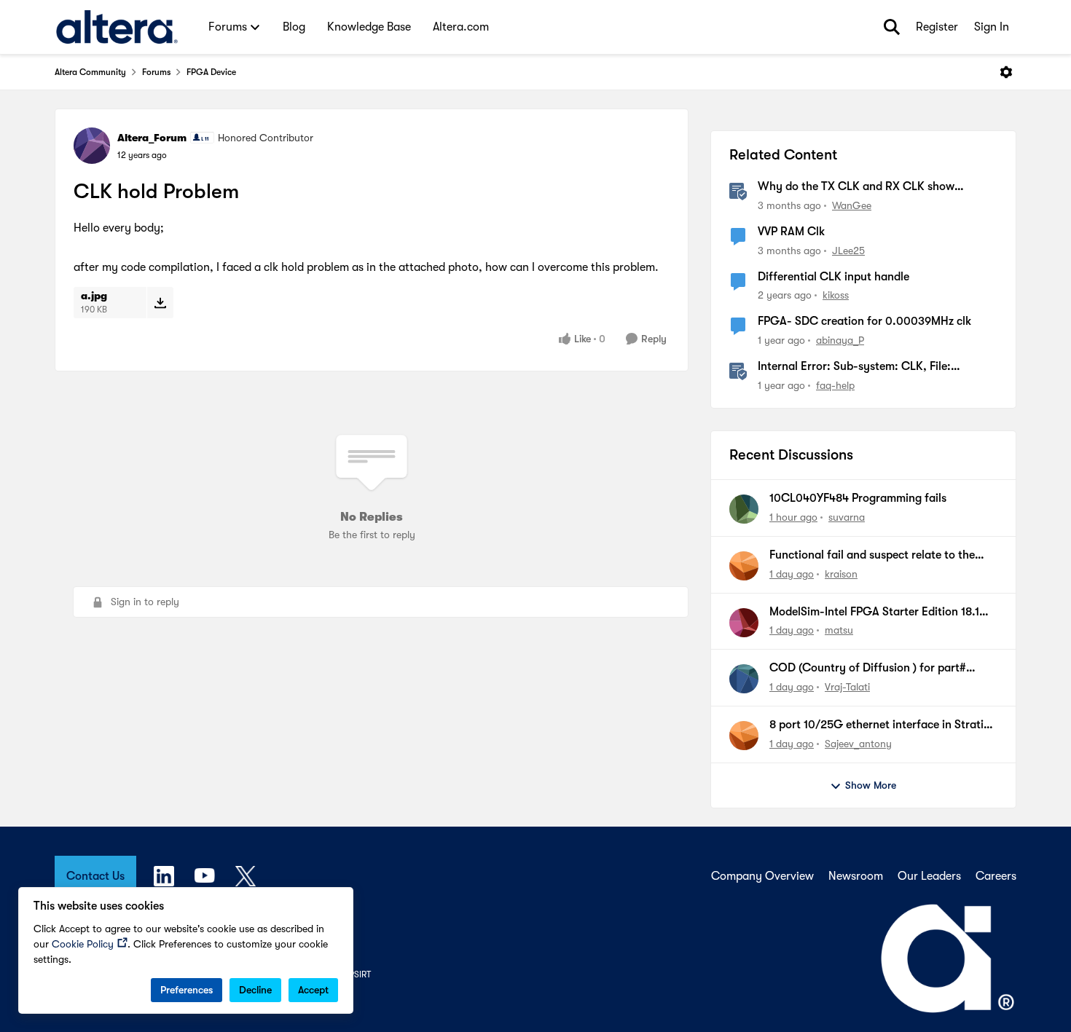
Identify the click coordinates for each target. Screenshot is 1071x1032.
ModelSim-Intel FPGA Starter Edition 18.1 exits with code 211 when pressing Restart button (875, 612)
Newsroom (855, 876)
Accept (313, 990)
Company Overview (762, 876)
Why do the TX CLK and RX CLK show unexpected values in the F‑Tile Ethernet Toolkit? (860, 187)
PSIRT (360, 974)
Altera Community (90, 72)
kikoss (836, 295)
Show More (870, 785)
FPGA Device (211, 72)
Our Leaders (929, 876)
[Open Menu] (1006, 72)
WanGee (851, 205)
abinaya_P (840, 340)
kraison (841, 574)
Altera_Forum (152, 137)
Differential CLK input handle (833, 276)
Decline (255, 990)
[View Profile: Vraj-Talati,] (743, 678)
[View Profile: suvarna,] (743, 509)
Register (937, 27)
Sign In (991, 27)
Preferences (186, 990)
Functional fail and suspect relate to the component (872, 555)
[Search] (892, 27)
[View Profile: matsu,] (743, 622)
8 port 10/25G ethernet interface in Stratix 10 (879, 725)
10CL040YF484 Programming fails (857, 498)
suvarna (846, 517)
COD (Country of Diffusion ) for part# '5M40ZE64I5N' (867, 668)
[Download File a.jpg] (159, 302)
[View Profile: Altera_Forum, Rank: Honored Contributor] (92, 145)
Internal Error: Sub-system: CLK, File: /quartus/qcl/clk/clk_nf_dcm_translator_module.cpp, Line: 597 (877, 367)
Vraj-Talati (847, 687)
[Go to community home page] (117, 27)
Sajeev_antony (858, 743)
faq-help (835, 385)
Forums (156, 72)
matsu (839, 630)
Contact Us (95, 876)
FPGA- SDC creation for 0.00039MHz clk (864, 321)
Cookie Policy (83, 944)
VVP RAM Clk (791, 231)
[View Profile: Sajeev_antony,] (743, 735)
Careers (996, 876)
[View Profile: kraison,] (743, 565)
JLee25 (848, 250)
